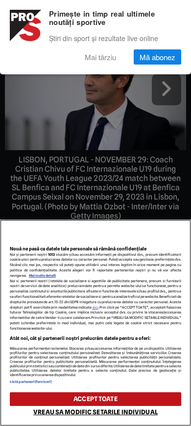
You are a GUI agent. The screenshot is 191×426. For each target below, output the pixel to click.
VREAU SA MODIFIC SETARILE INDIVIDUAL (95, 412)
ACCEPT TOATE (95, 399)
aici (95, 307)
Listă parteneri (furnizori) (31, 382)
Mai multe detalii (42, 275)
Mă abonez (157, 57)
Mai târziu (100, 57)
